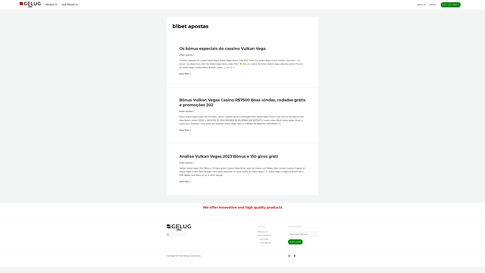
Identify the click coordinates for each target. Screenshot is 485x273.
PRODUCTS (51, 4)
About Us (421, 5)
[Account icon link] (464, 5)
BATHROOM (265, 243)
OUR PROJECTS (70, 4)
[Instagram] (289, 256)
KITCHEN (264, 239)
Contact (433, 5)
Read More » (185, 73)
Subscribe (295, 242)
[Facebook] (295, 256)
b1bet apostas (186, 55)
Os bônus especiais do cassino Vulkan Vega (222, 48)
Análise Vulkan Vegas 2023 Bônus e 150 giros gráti (228, 156)
